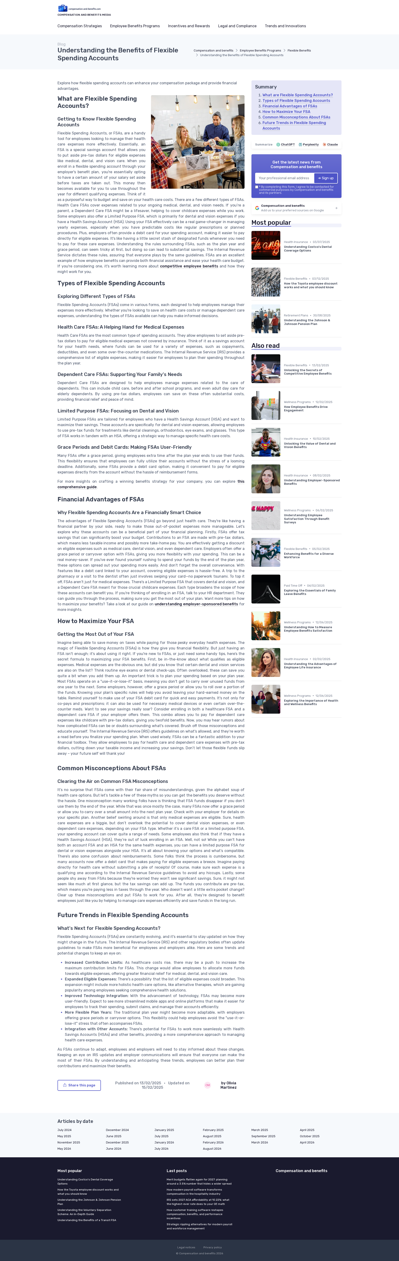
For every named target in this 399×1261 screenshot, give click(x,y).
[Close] (283, 637)
